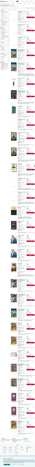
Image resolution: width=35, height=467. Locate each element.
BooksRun (20, 98)
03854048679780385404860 (21, 110)
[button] (1, 8)
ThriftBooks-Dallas (21, 316)
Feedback (34, 166)
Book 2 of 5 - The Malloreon (22, 398)
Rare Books (14, 3)
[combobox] (13, 1)
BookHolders (20, 184)
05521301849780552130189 (21, 411)
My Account (27, 1)
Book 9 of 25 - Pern (21, 328)
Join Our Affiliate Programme (10, 449)
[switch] (1, 54)
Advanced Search (2, 3)
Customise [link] (21, 464)
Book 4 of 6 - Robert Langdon (22, 154)
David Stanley (19, 366)
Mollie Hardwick (20, 164)
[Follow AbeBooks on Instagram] (27, 451)
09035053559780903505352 (21, 285)
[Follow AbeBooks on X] (27, 450)
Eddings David (19, 394)
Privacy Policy (16, 451)
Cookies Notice (16, 453)
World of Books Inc (21, 287)
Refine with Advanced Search (14, 6)
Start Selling (33, 3)
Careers (15, 450)
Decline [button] (14, 464)
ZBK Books (20, 156)
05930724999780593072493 (21, 138)
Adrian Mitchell (20, 12)
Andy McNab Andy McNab (21, 310)
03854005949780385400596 (21, 211)
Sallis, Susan (19, 351)
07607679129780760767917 (21, 29)
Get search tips (25, 439)
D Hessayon (19, 296)
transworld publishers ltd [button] (7, 6)
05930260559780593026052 (21, 355)
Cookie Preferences (17, 452)
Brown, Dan (19, 149)
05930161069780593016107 (21, 327)
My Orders (4, 451)
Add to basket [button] (30, 17)
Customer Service (22, 449)
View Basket (4, 452)
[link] (33, 8)
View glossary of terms (26, 440)
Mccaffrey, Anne (20, 323)
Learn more (2, 25)
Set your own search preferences (27, 441)
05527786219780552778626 (21, 82)
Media (15, 449)
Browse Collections (8, 3)
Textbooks (25, 3)
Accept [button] (7, 464)
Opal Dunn (19, 207)
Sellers (29, 3)
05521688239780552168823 (21, 68)
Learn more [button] (2, 69)
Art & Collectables (19, 3)
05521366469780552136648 (21, 168)
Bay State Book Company (22, 198)
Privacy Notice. (22, 462)
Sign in (24, 1)
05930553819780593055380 (21, 240)
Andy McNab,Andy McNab (21, 51)
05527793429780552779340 (21, 226)
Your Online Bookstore (22, 43)
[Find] (17, 1)
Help (33, 1)
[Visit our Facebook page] (27, 448)
